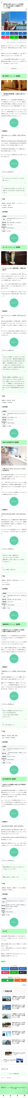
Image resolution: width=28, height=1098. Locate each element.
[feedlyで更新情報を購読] (7, 980)
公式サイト (14, 122)
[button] (25, 506)
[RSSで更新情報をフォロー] (20, 980)
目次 (12, 68)
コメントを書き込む (14, 1073)
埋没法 (3, 961)
